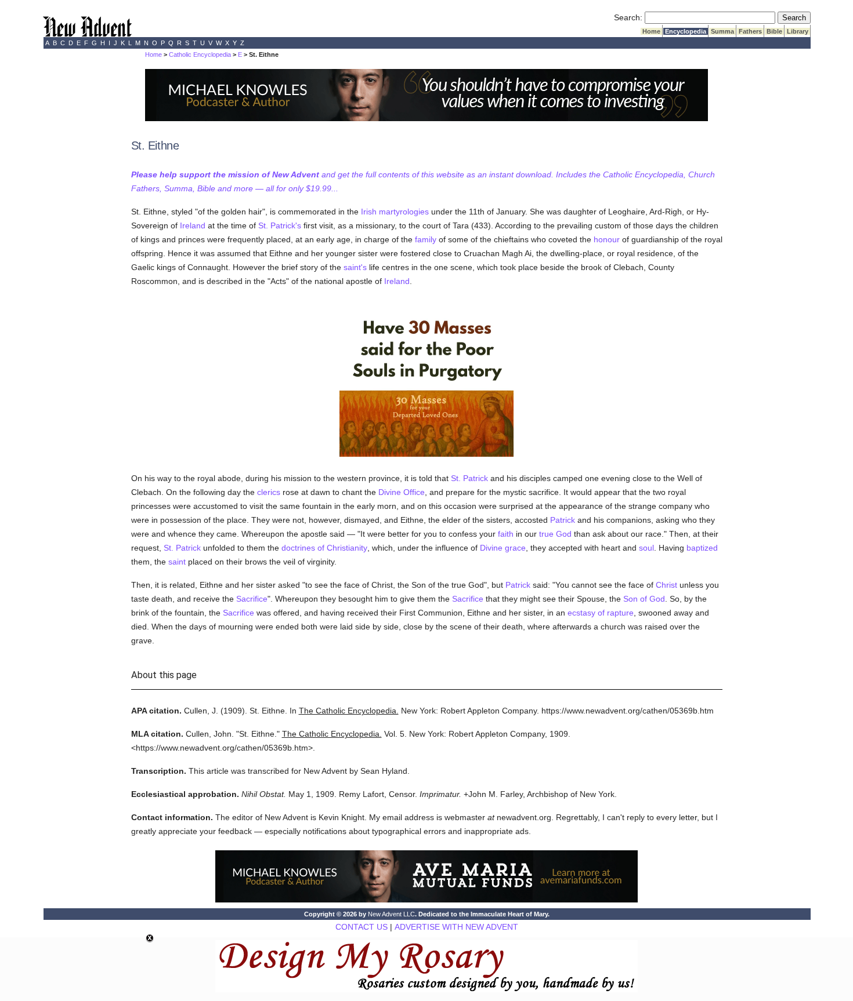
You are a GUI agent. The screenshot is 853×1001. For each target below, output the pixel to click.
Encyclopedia (685, 31)
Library (797, 31)
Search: (628, 17)
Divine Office (401, 492)
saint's (355, 267)
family (425, 239)
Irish (369, 211)
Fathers (750, 31)
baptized (702, 547)
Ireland (192, 225)
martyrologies (404, 211)
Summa (722, 31)
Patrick (562, 520)
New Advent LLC (391, 914)
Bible (774, 31)
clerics (268, 492)
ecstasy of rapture (601, 612)
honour (607, 239)
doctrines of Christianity (324, 547)
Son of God (644, 598)
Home (651, 31)
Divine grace (503, 547)
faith (506, 533)
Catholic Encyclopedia (200, 54)
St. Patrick (469, 478)
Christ (666, 584)
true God (555, 533)
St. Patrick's (279, 225)
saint (177, 561)
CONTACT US (361, 926)
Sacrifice (252, 598)
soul (646, 547)
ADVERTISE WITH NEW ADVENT (456, 926)
